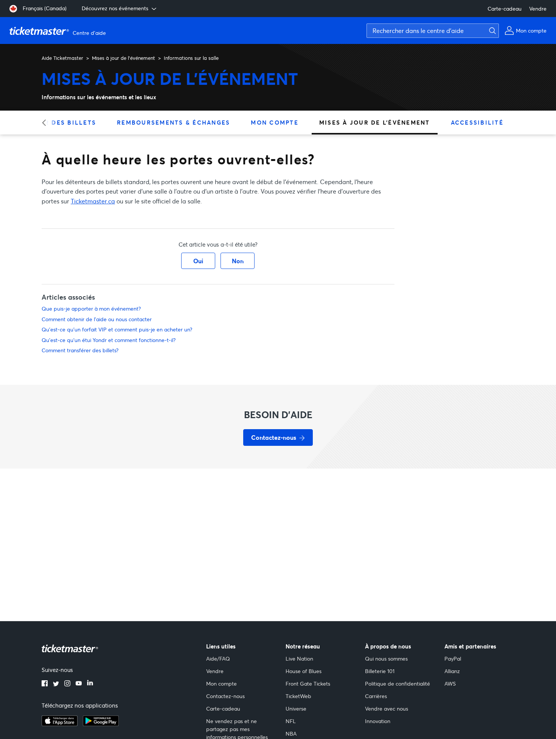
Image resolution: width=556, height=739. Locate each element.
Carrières (376, 696)
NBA (291, 733)
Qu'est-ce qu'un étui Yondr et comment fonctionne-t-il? (108, 340)
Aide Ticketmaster (62, 58)
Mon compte (274, 122)
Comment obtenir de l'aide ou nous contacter (97, 319)
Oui (198, 261)
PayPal (452, 658)
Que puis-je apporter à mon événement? (91, 308)
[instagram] (67, 684)
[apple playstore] (60, 724)
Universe (296, 708)
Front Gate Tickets (308, 683)
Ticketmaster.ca (93, 201)
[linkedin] (90, 684)
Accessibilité (477, 122)
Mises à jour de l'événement (123, 58)
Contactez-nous (225, 696)
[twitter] (56, 684)
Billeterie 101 (379, 671)
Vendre (538, 8)
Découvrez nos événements (115, 8)
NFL (291, 721)
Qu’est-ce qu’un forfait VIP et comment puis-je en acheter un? (117, 329)
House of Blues (303, 671)
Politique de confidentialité (397, 683)
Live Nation (299, 658)
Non (238, 261)
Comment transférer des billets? (80, 350)
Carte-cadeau (505, 8)
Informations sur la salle (191, 58)
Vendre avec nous (386, 708)
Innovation (377, 721)
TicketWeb (298, 696)
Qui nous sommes (386, 658)
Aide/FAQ (218, 658)
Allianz (452, 671)
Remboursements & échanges (173, 122)
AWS (450, 683)
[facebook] (45, 684)
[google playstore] (101, 724)
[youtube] (79, 684)
